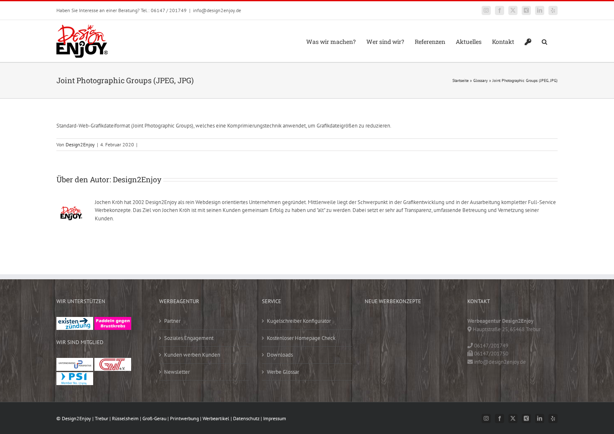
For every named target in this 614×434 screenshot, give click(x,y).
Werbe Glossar (283, 371)
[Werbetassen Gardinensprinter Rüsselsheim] (377, 325)
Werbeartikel (216, 418)
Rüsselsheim (125, 418)
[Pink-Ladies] (112, 320)
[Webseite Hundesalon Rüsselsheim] (429, 342)
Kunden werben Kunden (192, 354)
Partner (172, 320)
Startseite (460, 80)
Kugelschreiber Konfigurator (299, 320)
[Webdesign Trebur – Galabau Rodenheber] (403, 325)
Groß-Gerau (154, 418)
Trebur (101, 418)
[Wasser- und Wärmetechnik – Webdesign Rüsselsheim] (377, 359)
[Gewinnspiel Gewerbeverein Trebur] (403, 359)
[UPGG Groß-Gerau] (74, 361)
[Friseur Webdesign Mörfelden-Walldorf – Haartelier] (429, 359)
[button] (544, 41)
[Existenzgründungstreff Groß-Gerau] (74, 320)
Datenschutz (246, 418)
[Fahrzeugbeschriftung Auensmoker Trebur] (429, 325)
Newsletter (177, 371)
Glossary (480, 80)
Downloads (280, 354)
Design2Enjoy (80, 144)
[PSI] (74, 376)
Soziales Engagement (188, 338)
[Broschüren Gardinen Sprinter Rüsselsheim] (403, 342)
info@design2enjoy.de (217, 10)
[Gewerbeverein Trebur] (112, 361)
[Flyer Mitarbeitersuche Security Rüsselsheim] (377, 342)
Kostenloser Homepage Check (301, 338)
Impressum (274, 418)
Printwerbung (184, 418)
